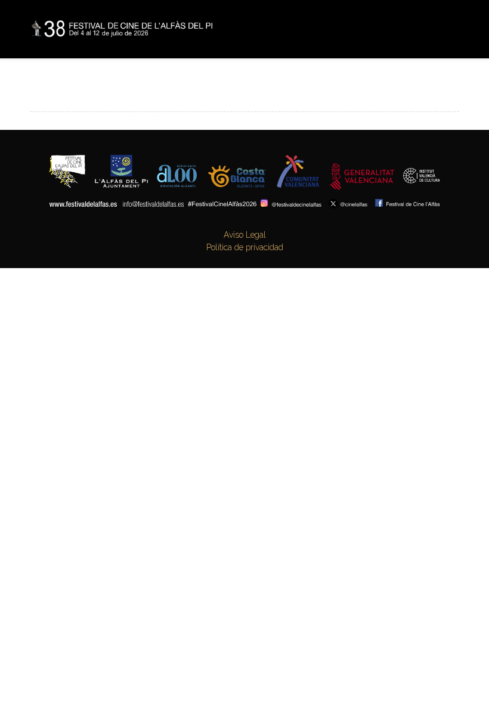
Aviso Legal (245, 234)
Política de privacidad (244, 247)
